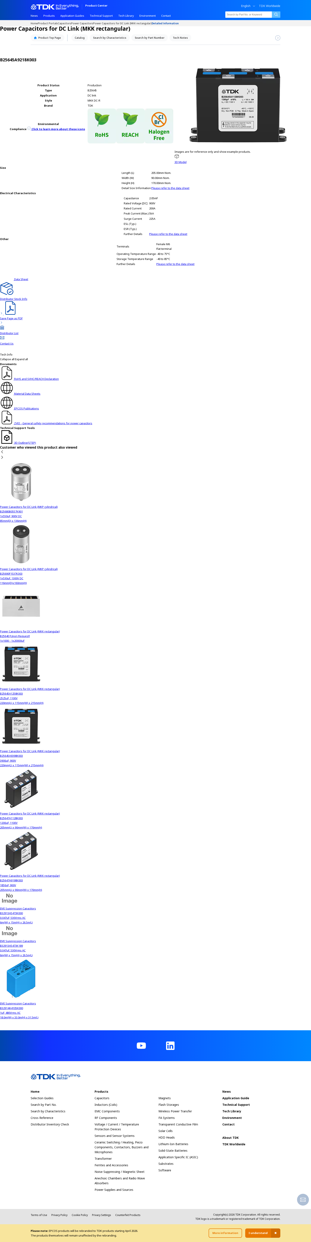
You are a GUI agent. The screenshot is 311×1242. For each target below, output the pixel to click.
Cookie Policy (80, 1215)
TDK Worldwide (269, 6)
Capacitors (64, 23)
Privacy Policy (59, 1215)
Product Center (96, 5)
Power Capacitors (82, 23)
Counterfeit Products (127, 1215)
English (245, 6)
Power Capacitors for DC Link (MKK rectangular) (122, 23)
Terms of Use (39, 1215)
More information (225, 1233)
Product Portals (48, 23)
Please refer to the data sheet (170, 188)
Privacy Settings (101, 1215)
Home (34, 23)
